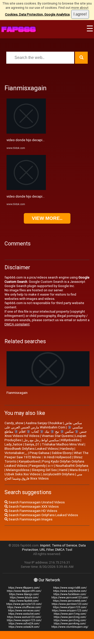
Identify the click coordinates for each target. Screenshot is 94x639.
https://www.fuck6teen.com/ (69, 594)
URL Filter (47, 549)
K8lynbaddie (70, 440)
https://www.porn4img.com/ (70, 623)
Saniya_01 (32, 444)
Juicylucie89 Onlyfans (58, 474)
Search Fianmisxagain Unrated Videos (36, 502)
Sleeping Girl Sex (44, 470)
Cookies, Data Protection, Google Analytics (37, 14)
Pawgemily (37, 466)
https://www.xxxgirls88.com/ (70, 587)
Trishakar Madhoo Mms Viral (63, 444)
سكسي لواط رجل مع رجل (41, 440)
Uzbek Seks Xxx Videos (22, 474)
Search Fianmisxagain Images (30, 519)
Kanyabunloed (29, 461)
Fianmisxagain (17, 393)
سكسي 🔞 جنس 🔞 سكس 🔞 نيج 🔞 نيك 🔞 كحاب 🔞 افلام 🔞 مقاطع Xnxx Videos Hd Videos (46, 431)
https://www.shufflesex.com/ (24, 607)
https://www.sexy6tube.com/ (70, 591)
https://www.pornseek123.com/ (69, 597)
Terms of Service (64, 545)
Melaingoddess (17, 470)
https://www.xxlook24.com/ (24, 626)
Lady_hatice (13, 444)
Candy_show (14, 423)
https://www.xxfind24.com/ (24, 623)
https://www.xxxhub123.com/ (24, 617)
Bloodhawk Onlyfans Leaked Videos (31, 448)
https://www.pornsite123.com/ (24, 604)
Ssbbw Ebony (62, 453)
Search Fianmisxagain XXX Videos (33, 506)
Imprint (45, 545)
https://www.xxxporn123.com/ (24, 620)
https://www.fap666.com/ (24, 600)
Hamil (63, 470)
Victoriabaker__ (16, 453)
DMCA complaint (17, 324)
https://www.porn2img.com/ (70, 617)
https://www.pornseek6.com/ (70, 600)
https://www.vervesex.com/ (24, 610)
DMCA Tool (63, 549)
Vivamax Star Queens (57, 436)
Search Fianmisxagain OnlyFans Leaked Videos (43, 515)
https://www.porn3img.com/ (70, 620)
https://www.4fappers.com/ (24, 587)
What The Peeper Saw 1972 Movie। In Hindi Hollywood (46, 455)
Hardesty (67, 448)
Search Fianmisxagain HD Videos (32, 511)
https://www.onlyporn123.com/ (70, 610)
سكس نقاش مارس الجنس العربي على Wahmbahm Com (43, 425)
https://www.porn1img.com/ (70, 613)
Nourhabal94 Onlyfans (72, 466)
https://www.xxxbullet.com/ (24, 613)
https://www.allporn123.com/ (70, 607)
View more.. (47, 218)
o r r (50, 466)
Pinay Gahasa (39, 453)
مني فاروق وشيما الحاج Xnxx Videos (43, 476)
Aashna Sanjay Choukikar (44, 423)
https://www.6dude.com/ (24, 597)
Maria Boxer (78, 470)
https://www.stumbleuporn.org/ (69, 626)
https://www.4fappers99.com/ (24, 591)
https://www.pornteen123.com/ (70, 604)
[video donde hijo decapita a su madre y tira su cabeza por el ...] (26, 132)
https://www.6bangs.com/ (24, 594)
